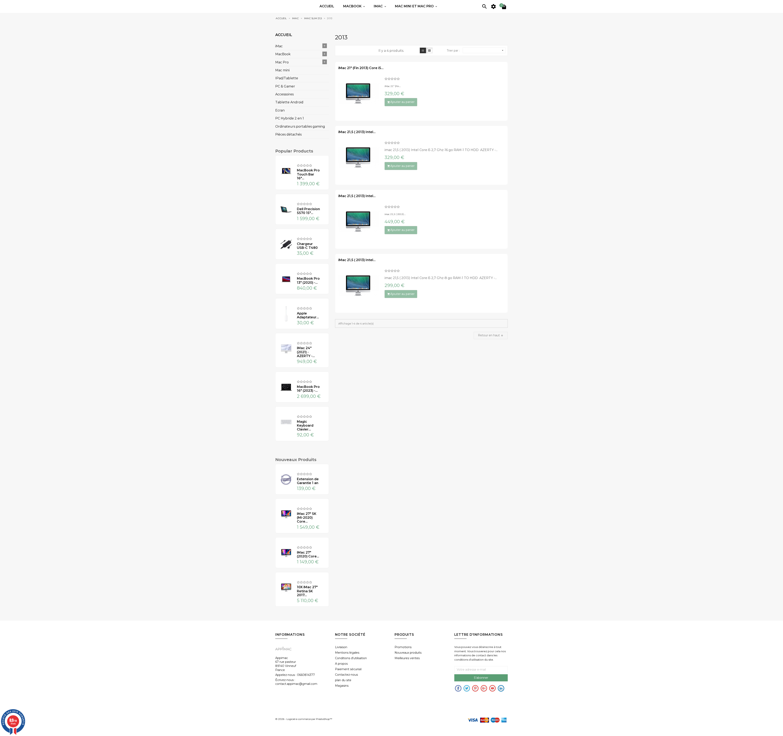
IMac (379, 6)
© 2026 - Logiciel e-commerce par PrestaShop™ (303, 719)
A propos (341, 663)
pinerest (475, 688)
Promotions (403, 647)
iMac (279, 46)
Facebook (458, 688)
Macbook (352, 6)
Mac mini (282, 70)
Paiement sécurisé (348, 669)
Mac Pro (282, 62)
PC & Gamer (285, 86)
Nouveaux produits (408, 652)
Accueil (327, 6)
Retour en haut (490, 335)
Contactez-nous (346, 674)
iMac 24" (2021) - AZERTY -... (306, 352)
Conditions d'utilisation (351, 658)
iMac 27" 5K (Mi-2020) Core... (306, 517)
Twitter (467, 688)
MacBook (283, 54)
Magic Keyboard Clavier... (305, 425)
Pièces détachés (288, 134)
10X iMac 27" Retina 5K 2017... (307, 591)
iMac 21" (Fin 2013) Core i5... (361, 68)
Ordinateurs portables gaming (300, 126)
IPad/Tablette (286, 78)
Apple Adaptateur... (308, 315)
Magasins (341, 685)
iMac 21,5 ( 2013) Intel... (357, 132)
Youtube (492, 688)
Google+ (484, 688)
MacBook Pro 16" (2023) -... (308, 389)
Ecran (280, 110)
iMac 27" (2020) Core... (308, 554)
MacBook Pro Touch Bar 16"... (308, 174)
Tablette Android (289, 102)
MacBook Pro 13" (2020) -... (308, 280)
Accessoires (284, 94)
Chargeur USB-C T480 (307, 246)
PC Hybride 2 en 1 (289, 118)
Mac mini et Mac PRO (415, 6)
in (501, 688)
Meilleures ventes (407, 658)
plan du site (343, 680)
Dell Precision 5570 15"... (308, 211)
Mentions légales (347, 652)
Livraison (341, 647)
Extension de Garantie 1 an (308, 481)
